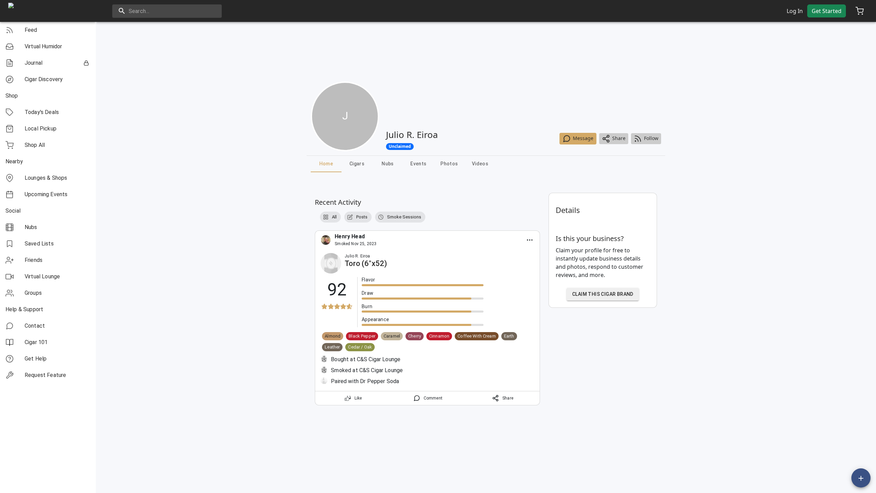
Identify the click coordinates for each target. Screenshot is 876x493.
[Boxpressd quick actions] (861, 478)
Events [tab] (418, 163)
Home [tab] (326, 163)
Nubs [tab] (388, 163)
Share (619, 138)
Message (583, 138)
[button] (48, 30)
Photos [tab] (449, 163)
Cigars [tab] (356, 163)
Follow (651, 138)
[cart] (859, 11)
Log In (795, 11)
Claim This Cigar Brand (602, 294)
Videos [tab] (480, 163)
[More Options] (529, 240)
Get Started (826, 11)
